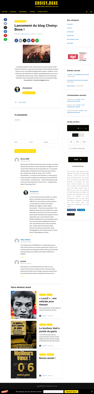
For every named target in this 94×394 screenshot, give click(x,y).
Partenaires (23, 11)
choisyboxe (34, 191)
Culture (49, 294)
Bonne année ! (47, 358)
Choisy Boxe (54, 386)
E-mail (31, 142)
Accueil (4, 11)
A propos (13, 11)
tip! (73, 57)
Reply (22, 187)
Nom (16, 142)
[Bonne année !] (23, 364)
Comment (17, 119)
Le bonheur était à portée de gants (49, 330)
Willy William (25, 240)
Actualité (42, 294)
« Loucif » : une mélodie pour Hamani (48, 301)
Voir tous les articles (29, 92)
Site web (46, 142)
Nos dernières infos (20, 21)
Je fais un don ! (43, 11)
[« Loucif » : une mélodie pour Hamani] (23, 304)
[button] (47, 391)
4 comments (26, 34)
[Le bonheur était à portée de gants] (23, 334)
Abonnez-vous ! (71, 392)
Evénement (50, 354)
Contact (32, 11)
